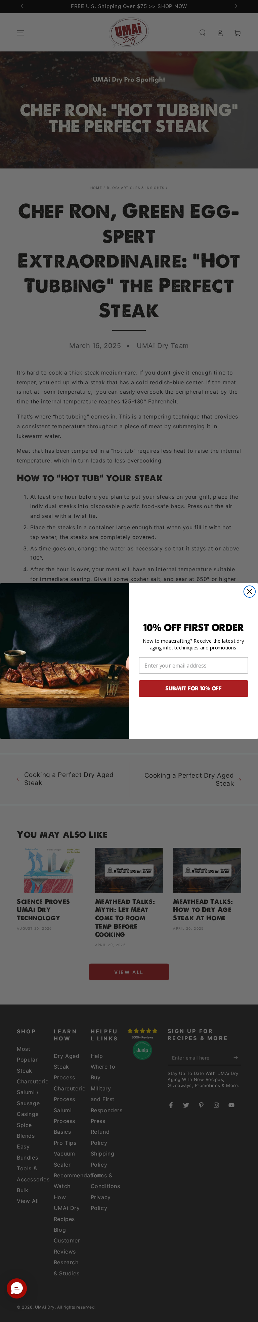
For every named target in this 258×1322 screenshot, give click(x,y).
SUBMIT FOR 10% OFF (193, 688)
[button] (17, 1288)
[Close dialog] (249, 591)
